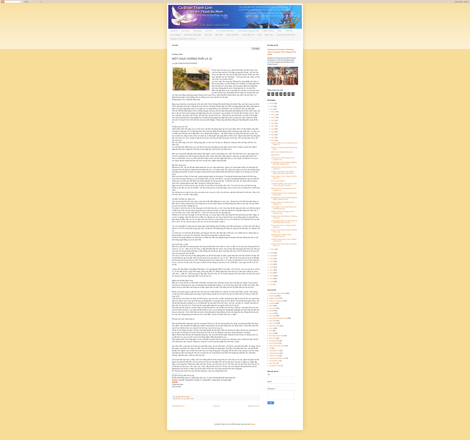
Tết (270, 348)
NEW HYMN (275, 155)
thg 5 (273, 132)
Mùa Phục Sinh (274, 326)
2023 (271, 253)
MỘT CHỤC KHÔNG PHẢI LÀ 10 (282, 152)
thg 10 (273, 117)
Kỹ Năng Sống (274, 341)
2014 (271, 278)
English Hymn (274, 298)
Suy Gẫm (289, 31)
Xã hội (192, 398)
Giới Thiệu (186, 31)
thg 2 (273, 140)
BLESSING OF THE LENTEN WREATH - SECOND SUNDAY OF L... (284, 163)
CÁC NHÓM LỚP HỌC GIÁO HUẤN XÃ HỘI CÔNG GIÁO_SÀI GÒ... (284, 221)
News (280, 31)
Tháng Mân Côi (248, 35)
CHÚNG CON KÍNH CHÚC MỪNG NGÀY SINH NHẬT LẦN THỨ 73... (283, 172)
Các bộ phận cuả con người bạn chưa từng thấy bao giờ (283, 207)
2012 (271, 284)
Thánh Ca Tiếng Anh (276, 301)
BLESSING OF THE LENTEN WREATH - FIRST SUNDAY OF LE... (284, 198)
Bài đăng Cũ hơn (253, 406)
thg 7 (273, 126)
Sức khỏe (219, 35)
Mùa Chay (269, 35)
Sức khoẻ (272, 308)
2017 (271, 270)
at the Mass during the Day (248, 31)
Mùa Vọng (272, 338)
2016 (271, 273)
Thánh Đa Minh (232, 35)
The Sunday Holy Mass (225, 31)
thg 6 (273, 129)
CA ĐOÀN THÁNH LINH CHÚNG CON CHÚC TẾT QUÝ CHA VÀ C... (284, 184)
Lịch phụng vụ (274, 361)
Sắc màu (208, 35)
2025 (271, 106)
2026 (271, 103)
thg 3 (273, 137)
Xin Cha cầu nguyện (278, 181)
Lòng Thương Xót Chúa (286, 35)
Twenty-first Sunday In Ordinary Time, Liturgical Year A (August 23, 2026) (281, 51)
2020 (271, 261)
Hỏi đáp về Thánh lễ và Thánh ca (183, 39)
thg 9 (273, 120)
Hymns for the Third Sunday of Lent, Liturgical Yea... (283, 158)
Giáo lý (271, 328)
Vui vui (271, 313)
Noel (259, 35)
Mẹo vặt (272, 333)
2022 (271, 256)
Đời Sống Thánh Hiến (192, 35)
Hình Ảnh (208, 31)
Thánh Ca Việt (274, 356)
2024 (271, 109)
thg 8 (273, 123)
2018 (271, 267)
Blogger (252, 424)
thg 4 (273, 135)
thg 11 (273, 115)
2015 (271, 276)
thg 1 (273, 249)
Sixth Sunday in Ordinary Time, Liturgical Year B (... (281, 235)
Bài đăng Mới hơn (179, 406)
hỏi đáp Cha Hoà (275, 366)
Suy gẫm (186, 398)
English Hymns (268, 31)
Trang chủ (174, 31)
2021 (271, 259)
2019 (271, 264)
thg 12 (273, 112)
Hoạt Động (197, 31)
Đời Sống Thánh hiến (276, 336)
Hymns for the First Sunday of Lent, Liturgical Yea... (282, 212)
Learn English (175, 35)
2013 (271, 281)
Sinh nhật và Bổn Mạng (277, 346)
